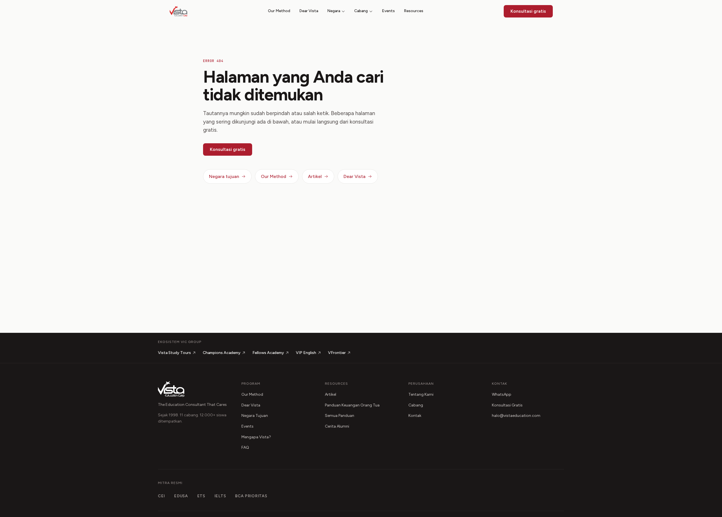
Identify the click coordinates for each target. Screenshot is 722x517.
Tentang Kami (420, 394)
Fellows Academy (268, 352)
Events (388, 10)
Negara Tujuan (254, 415)
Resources (413, 10)
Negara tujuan (224, 176)
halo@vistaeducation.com (516, 415)
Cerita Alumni (337, 426)
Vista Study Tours (174, 352)
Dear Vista (308, 10)
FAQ (245, 447)
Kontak (414, 415)
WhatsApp (501, 394)
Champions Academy (222, 352)
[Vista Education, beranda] (178, 11)
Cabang (361, 10)
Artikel (315, 176)
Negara (333, 10)
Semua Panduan (339, 415)
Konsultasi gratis (528, 11)
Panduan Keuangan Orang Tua (352, 405)
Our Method (279, 10)
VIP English (306, 352)
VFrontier (337, 352)
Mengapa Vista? (256, 437)
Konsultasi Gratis (507, 405)
